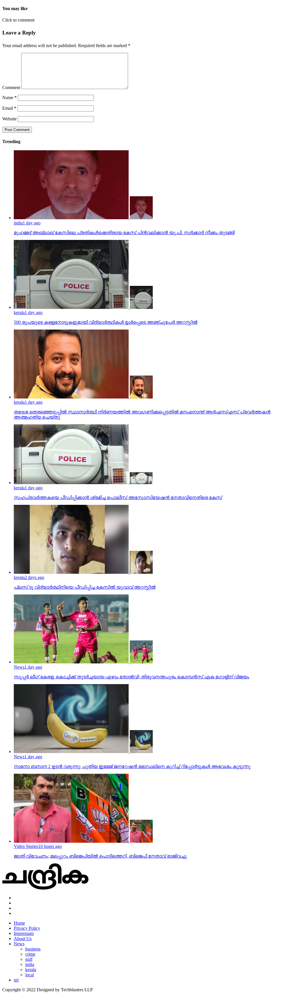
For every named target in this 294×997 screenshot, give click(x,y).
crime (30, 954)
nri (16, 979)
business (32, 948)
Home (19, 923)
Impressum (24, 933)
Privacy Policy (27, 928)
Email (9, 108)
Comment (11, 87)
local (29, 974)
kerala (30, 969)
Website (9, 118)
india (29, 964)
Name (9, 97)
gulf (28, 959)
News (19, 943)
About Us (23, 938)
